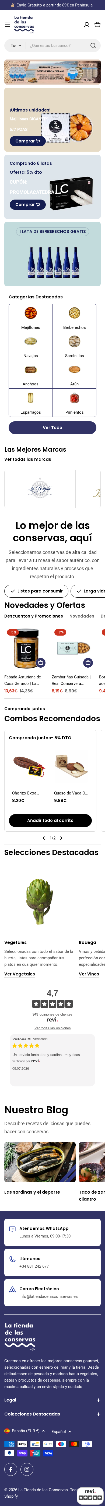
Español (58, 1431)
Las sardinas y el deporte (32, 1192)
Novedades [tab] (81, 616)
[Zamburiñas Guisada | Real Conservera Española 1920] (74, 648)
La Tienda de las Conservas (43, 1489)
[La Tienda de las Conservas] (52, 72)
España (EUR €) (26, 1430)
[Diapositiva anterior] (44, 838)
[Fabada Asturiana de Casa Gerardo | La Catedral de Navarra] (26, 648)
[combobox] (52, 45)
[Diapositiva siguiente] (61, 838)
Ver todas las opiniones (52, 1028)
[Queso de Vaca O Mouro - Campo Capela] (71, 766)
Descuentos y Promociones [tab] (33, 616)
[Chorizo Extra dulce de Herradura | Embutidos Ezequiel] (29, 766)
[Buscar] (93, 45)
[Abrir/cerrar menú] (7, 25)
